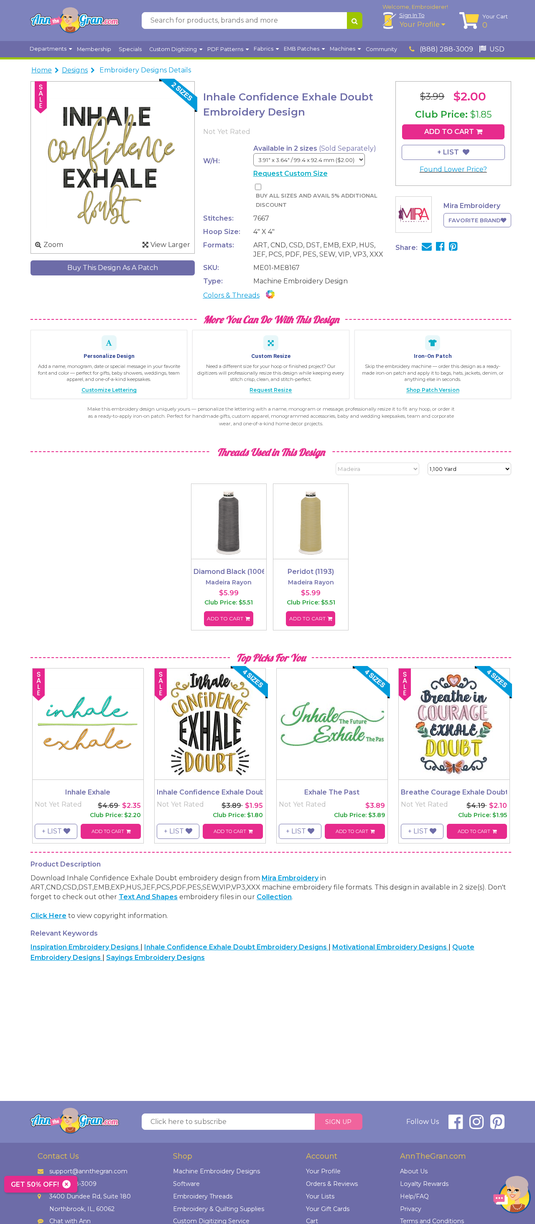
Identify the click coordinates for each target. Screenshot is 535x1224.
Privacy (410, 1209)
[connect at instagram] (476, 1125)
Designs (75, 70)
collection (274, 897)
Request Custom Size (290, 173)
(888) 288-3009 (445, 49)
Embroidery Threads (202, 1196)
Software (186, 1184)
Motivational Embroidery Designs (390, 947)
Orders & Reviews (332, 1184)
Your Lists (320, 1196)
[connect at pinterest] (497, 1125)
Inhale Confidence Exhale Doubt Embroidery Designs (236, 947)
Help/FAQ (414, 1196)
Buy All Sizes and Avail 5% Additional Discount (316, 200)
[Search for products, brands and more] (354, 20)
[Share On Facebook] (440, 248)
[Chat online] (512, 1196)
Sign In (412, 15)
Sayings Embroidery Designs (155, 958)
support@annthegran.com (88, 1171)
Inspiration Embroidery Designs (85, 947)
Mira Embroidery (290, 878)
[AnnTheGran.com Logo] (74, 20)
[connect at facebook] (455, 1125)
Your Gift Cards (327, 1209)
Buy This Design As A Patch (112, 268)
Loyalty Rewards (424, 1184)
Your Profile (420, 24)
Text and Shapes (148, 897)
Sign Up (338, 1122)
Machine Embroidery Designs (216, 1171)
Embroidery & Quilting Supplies (218, 1209)
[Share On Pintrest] (453, 248)
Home (41, 70)
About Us (414, 1171)
